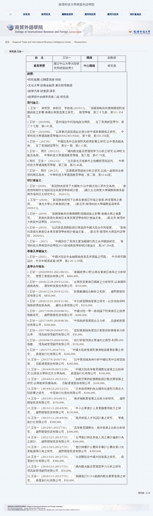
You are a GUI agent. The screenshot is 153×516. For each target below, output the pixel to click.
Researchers (80, 42)
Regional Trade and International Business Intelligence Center (42, 42)
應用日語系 (112, 14)
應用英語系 (90, 14)
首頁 (7, 42)
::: (10, 14)
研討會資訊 (135, 14)
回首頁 (26, 14)
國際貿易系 (67, 14)
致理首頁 (45, 14)
